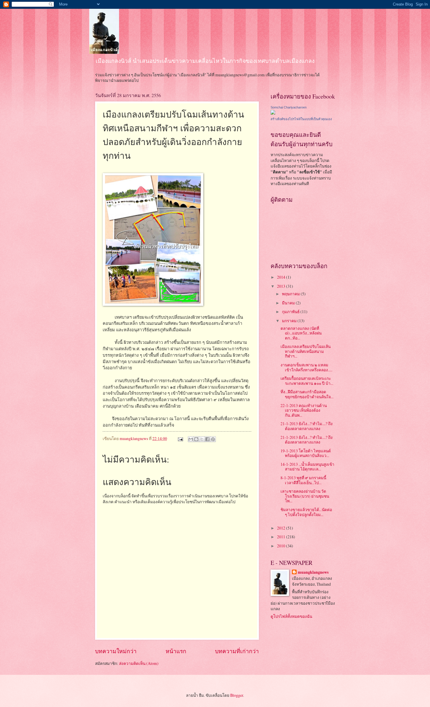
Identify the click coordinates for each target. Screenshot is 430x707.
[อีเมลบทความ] (180, 438)
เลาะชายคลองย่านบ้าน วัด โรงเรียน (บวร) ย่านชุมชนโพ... (305, 495)
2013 (281, 286)
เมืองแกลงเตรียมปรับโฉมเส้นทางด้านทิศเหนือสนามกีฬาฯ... (306, 351)
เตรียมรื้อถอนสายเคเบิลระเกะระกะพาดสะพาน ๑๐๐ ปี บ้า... (307, 380)
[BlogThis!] (196, 439)
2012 (281, 528)
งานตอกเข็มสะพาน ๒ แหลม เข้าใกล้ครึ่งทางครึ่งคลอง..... (306, 367)
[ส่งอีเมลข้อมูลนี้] (191, 439)
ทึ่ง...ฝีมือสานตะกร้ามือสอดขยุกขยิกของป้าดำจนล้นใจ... (307, 394)
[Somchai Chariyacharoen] (273, 113)
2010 (281, 546)
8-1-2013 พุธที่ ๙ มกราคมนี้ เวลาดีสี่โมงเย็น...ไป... (303, 480)
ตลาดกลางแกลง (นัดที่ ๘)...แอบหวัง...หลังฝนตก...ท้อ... (301, 333)
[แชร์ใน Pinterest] (213, 439)
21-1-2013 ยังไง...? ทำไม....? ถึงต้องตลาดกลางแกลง (307, 426)
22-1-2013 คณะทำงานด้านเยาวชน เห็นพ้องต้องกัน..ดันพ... (304, 410)
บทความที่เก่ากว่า (237, 651)
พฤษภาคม (291, 293)
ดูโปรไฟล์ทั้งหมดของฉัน (291, 616)
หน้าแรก (176, 651)
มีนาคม (289, 303)
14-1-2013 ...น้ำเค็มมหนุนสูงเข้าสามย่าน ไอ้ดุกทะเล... (307, 466)
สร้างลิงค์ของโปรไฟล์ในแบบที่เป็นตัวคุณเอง (301, 119)
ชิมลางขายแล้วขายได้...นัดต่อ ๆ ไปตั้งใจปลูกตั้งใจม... (306, 512)
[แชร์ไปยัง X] (202, 439)
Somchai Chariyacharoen (289, 107)
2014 (281, 277)
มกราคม (289, 320)
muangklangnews (313, 572)
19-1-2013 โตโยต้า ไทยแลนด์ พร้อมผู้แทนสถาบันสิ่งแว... (306, 453)
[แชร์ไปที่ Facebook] (207, 439)
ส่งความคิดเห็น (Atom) (139, 663)
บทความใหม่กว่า (116, 651)
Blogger (236, 695)
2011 (281, 536)
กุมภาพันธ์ (291, 311)
